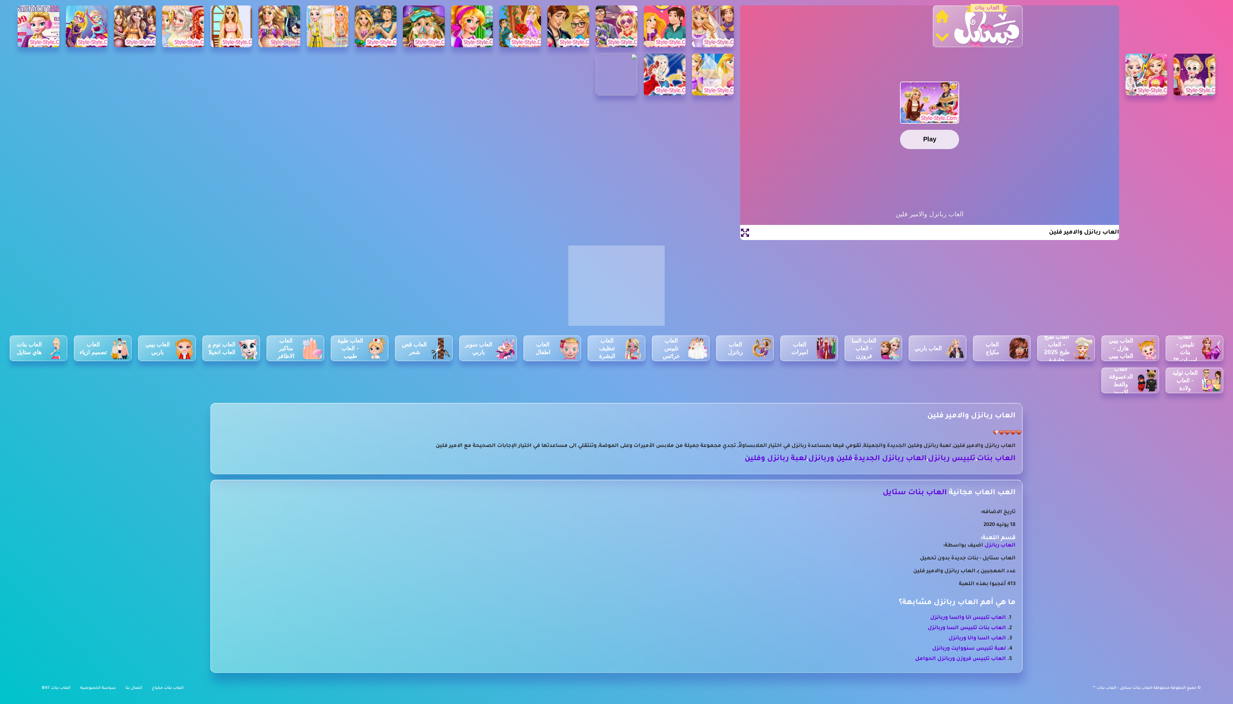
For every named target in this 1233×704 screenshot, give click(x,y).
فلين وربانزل (830, 459)
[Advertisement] (616, 289)
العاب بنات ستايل (915, 493)
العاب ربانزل (1000, 545)
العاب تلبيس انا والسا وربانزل (968, 618)
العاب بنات (996, 459)
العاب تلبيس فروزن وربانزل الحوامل (960, 659)
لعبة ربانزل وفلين (776, 459)
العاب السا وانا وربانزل (977, 638)
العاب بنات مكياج (168, 688)
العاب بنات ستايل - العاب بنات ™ (1123, 688)
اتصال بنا (134, 688)
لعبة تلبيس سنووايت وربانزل (969, 649)
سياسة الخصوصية (98, 688)
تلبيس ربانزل (951, 459)
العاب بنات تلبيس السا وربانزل (967, 628)
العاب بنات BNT (56, 688)
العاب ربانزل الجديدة (890, 459)
